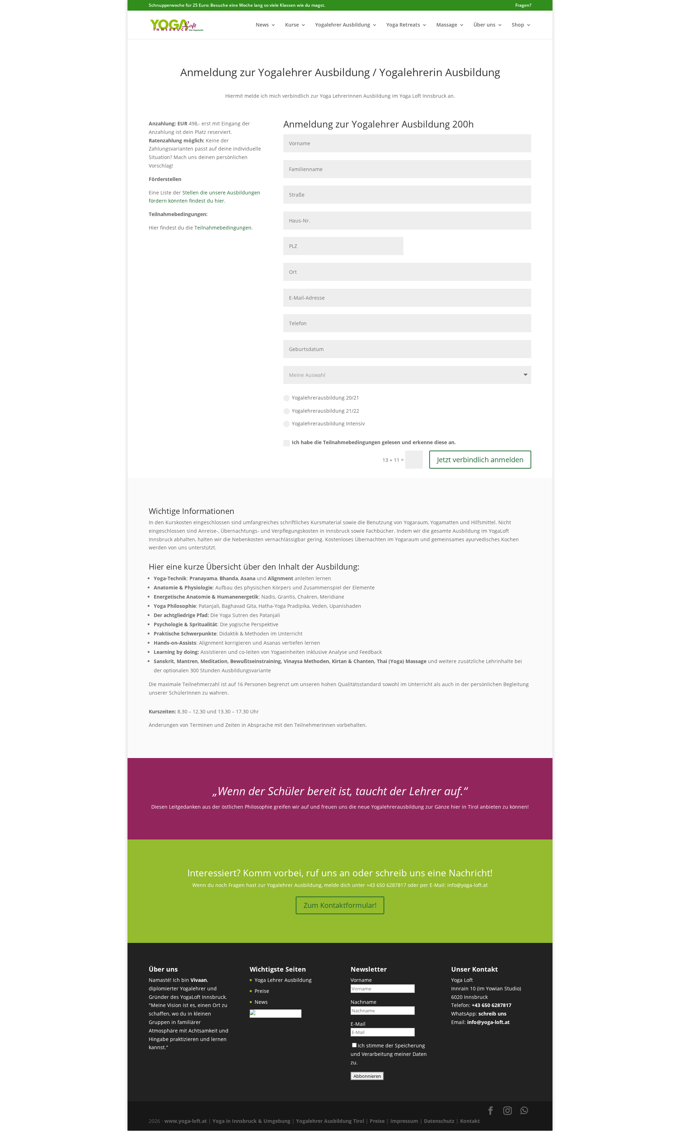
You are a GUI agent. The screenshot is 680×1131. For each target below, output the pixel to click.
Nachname (363, 1002)
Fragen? (523, 5)
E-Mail (358, 1023)
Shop (518, 25)
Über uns (484, 25)
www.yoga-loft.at (185, 1121)
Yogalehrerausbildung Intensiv (328, 423)
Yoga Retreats (403, 25)
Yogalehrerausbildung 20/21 (325, 397)
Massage (446, 25)
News (262, 25)
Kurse (292, 25)
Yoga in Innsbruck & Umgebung (251, 1121)
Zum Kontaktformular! (340, 905)
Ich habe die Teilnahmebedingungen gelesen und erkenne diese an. (374, 442)
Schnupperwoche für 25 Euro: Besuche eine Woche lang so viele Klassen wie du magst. (237, 5)
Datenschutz (439, 1121)
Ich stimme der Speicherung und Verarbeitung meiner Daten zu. (389, 1054)
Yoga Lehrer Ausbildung (283, 980)
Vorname (361, 980)
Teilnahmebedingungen (222, 227)
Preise (262, 991)
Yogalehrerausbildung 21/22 (325, 410)
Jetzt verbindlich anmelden (480, 459)
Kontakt (470, 1121)
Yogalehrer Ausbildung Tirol (330, 1121)
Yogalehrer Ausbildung (342, 25)
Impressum (404, 1121)
